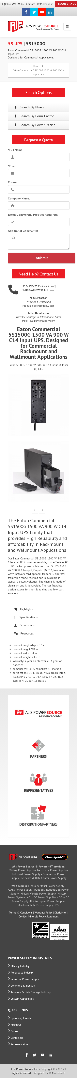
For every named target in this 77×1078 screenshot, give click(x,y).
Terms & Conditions (20, 912)
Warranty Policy (43, 912)
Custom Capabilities (22, 998)
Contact (30, 4)
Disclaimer (60, 912)
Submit (42, 258)
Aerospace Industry (22, 972)
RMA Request (45, 4)
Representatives (20, 1044)
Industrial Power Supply (25, 979)
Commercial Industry (23, 985)
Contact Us (17, 1037)
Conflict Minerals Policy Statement (38, 916)
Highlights (26, 609)
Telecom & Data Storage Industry (31, 992)
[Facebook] (26, 12)
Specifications (29, 617)
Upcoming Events (21, 1018)
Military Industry (20, 966)
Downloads (27, 625)
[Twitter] (34, 12)
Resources (27, 633)
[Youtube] (42, 12)
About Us (16, 1024)
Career (15, 1031)
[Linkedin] (50, 12)
